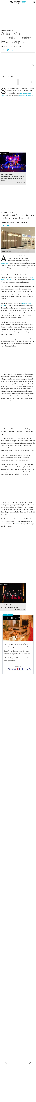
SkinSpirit (4, 263)
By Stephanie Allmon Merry (7, 222)
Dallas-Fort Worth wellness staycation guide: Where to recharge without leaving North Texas (17, 652)
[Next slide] (33, 65)
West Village (9, 280)
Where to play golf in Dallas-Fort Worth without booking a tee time (17, 659)
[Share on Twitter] (8, 49)
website (17, 524)
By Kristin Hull (4, 46)
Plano (33, 280)
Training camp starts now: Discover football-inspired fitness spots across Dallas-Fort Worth (17, 645)
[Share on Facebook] (3, 49)
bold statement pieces (26, 95)
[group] (5, 82)
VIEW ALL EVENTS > (20, 182)
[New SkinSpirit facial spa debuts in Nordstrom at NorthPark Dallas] (18, 240)
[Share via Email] (12, 50)
